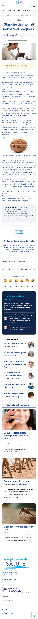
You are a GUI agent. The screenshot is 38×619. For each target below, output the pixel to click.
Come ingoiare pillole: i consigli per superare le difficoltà (16, 435)
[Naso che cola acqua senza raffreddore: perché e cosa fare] (31, 364)
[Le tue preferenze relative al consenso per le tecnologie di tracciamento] (35, 616)
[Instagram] (9, 613)
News (19, 19)
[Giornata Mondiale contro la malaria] (19, 513)
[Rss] (12, 613)
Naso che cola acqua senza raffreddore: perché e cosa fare (15, 364)
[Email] (13, 35)
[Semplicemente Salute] (19, 2)
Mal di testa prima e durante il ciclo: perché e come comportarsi (14, 375)
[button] (3, 6)
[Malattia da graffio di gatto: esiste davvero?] (31, 354)
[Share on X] (10, 35)
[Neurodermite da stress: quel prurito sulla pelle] (31, 395)
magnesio (12, 261)
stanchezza (22, 261)
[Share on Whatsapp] (18, 269)
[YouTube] (5, 613)
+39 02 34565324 (10, 579)
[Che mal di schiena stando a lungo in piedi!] (31, 386)
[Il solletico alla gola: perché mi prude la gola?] (31, 345)
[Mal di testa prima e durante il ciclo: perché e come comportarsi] (31, 375)
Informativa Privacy (8, 605)
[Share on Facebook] (7, 35)
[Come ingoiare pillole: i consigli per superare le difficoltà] (19, 419)
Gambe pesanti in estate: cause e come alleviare (17, 482)
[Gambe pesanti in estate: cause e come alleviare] (19, 468)
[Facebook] (3, 613)
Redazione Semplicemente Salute (17, 40)
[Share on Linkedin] (22, 269)
